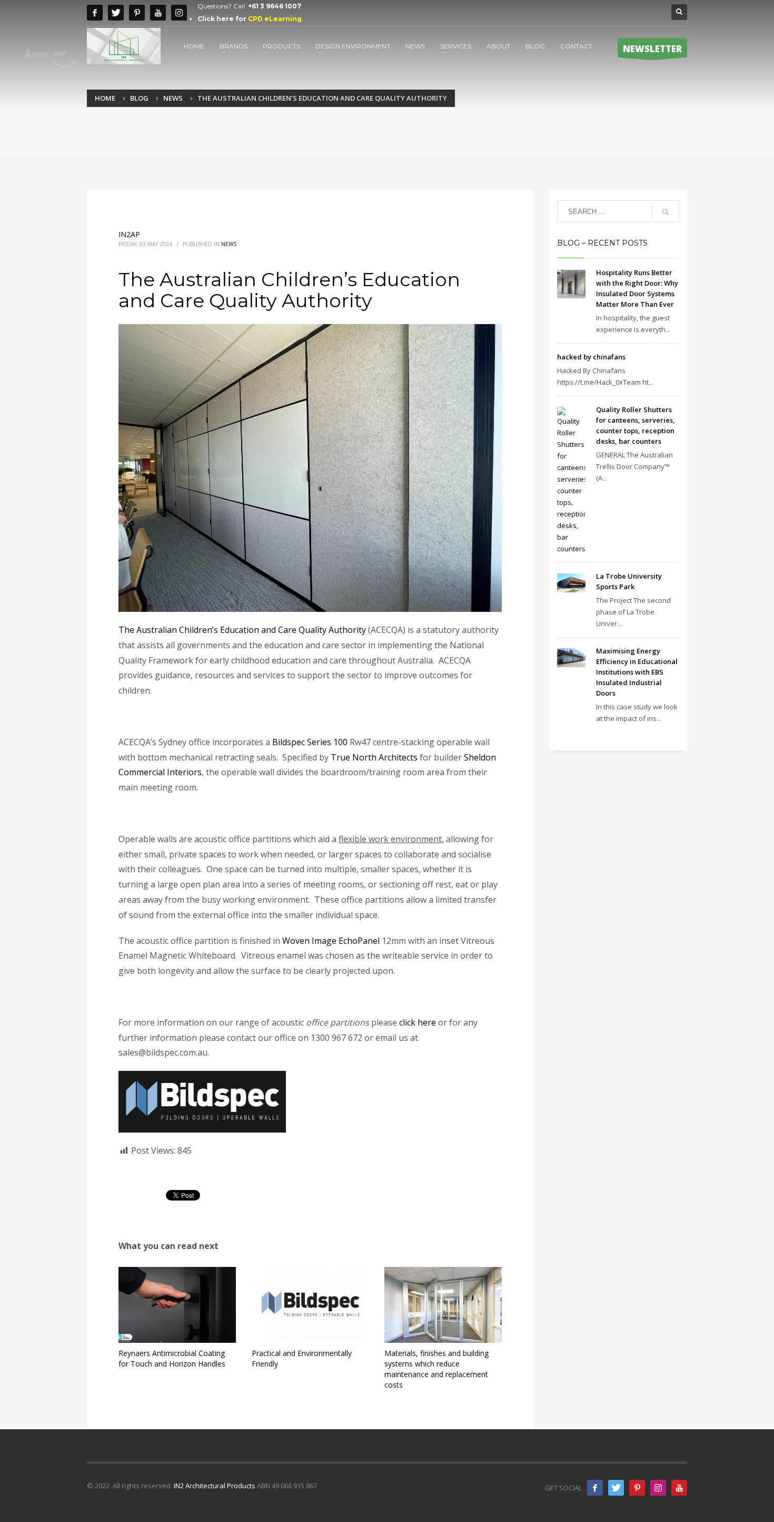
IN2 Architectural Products (214, 1485)
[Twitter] (116, 13)
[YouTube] (679, 1488)
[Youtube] (158, 13)
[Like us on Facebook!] (595, 1488)
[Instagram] (179, 13)
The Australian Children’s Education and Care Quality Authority (242, 630)
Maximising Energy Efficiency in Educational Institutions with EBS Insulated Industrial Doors (637, 672)
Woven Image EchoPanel (331, 941)
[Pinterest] (137, 13)
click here (417, 1022)
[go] (665, 212)
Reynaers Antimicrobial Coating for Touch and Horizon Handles (171, 1358)
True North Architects (374, 757)
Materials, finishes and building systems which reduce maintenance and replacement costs (436, 1369)
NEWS (228, 244)
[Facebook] (95, 13)
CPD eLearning (275, 19)
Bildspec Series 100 (310, 742)
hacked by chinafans (591, 357)
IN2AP (129, 234)
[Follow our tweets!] (616, 1488)
